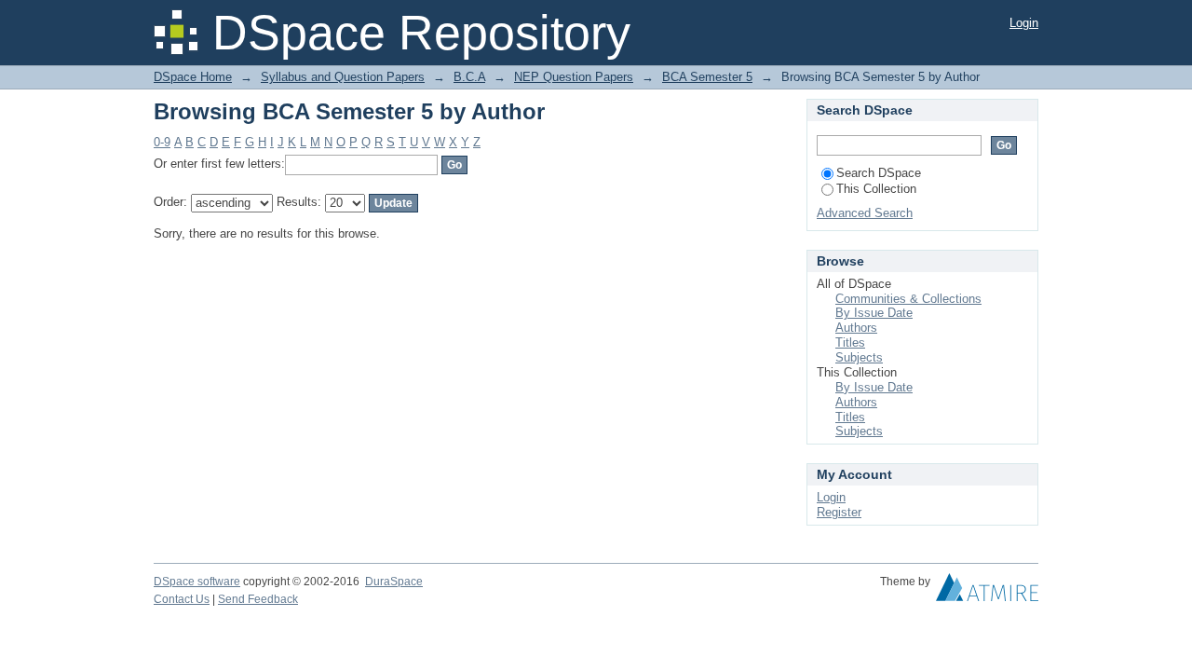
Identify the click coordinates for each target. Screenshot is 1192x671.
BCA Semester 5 (707, 77)
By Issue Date (874, 313)
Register (839, 512)
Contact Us (182, 599)
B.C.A (469, 77)
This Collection (876, 189)
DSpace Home (193, 77)
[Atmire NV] (987, 591)
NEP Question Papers (573, 77)
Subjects (859, 357)
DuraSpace (394, 581)
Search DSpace (878, 173)
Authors (856, 328)
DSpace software (197, 581)
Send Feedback (258, 599)
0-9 (162, 142)
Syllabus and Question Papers (343, 77)
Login (1023, 23)
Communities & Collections (908, 299)
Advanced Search (865, 213)
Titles (850, 342)
